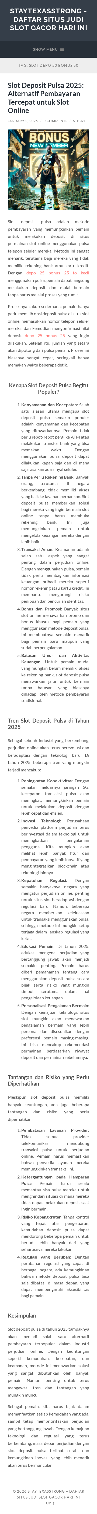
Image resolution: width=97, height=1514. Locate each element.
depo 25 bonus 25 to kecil (57, 272)
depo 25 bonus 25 (45, 335)
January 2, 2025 (23, 121)
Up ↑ (50, 1503)
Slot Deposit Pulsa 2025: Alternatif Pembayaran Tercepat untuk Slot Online (46, 98)
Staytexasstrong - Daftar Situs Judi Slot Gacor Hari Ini (48, 19)
